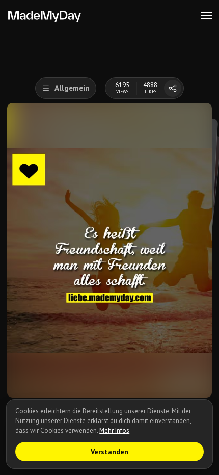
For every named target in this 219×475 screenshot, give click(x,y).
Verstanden (109, 451)
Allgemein (72, 88)
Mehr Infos (114, 430)
